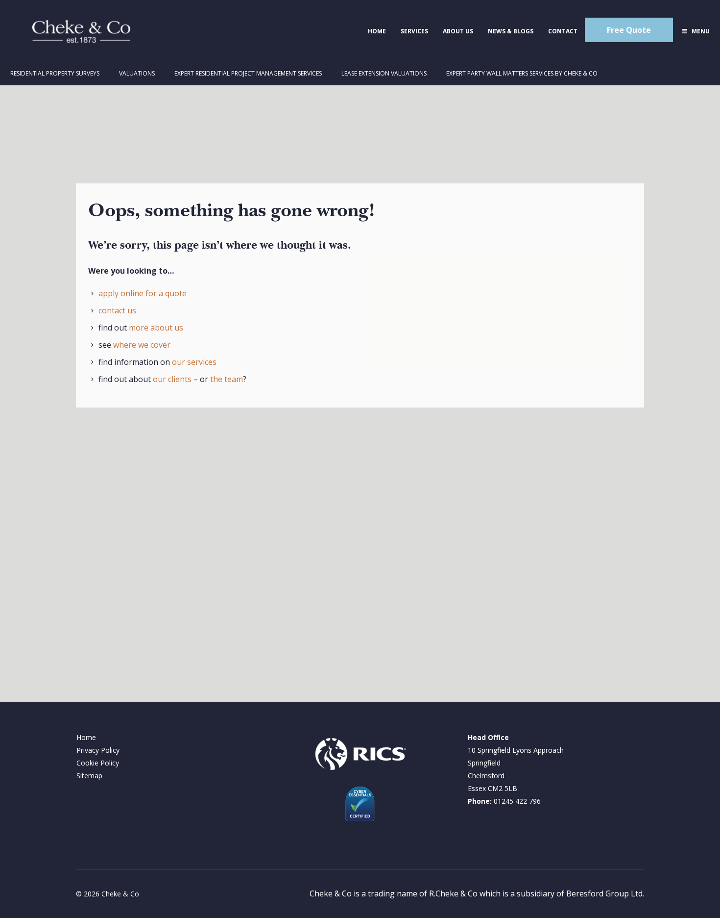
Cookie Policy (97, 762)
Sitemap (89, 775)
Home (86, 737)
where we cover (141, 344)
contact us (117, 310)
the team (226, 379)
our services (194, 362)
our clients (172, 379)
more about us (156, 327)
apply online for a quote (142, 293)
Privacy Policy (98, 750)
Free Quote (629, 30)
